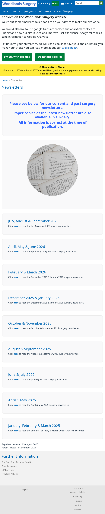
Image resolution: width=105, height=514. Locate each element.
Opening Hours (29, 11)
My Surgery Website (77, 492)
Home (5, 80)
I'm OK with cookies (17, 57)
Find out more (48, 74)
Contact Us (15, 11)
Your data (77, 505)
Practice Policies (10, 474)
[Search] (101, 3)
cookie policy (69, 47)
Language (69, 11)
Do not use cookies (50, 57)
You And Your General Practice (17, 462)
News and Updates (53, 11)
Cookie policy (77, 501)
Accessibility (77, 496)
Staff (40, 11)
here (16, 226)
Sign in (24, 490)
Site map (77, 510)
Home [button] (5, 11)
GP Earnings (8, 470)
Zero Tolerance (9, 466)
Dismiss (60, 74)
